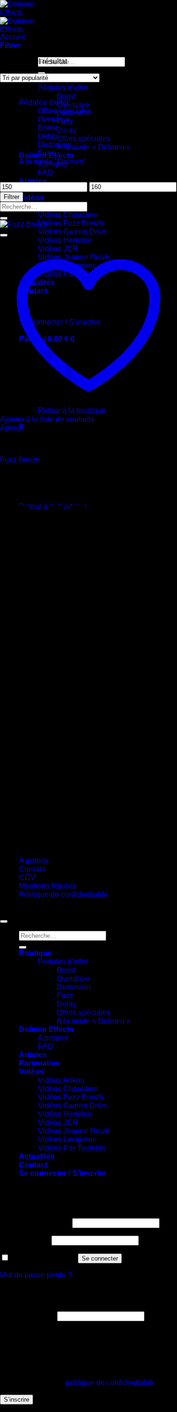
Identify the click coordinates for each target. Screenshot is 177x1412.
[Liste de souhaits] (4, 235)
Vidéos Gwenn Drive (72, 232)
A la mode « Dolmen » (94, 147)
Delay (48, 136)
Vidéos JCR (58, 1122)
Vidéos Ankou (61, 1080)
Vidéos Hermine (65, 1114)
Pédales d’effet (63, 88)
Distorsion (55, 145)
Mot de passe (25, 1240)
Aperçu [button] (12, 428)
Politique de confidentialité (63, 894)
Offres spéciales (83, 139)
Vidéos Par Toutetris (71, 1148)
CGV (27, 877)
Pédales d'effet (43, 102)
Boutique (35, 953)
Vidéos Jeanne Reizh (74, 1131)
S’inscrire (16, 1399)
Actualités (37, 1156)
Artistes (33, 1055)
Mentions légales (47, 886)
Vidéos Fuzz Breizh (70, 223)
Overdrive (54, 119)
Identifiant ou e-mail (35, 1223)
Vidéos (31, 198)
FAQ (45, 172)
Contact (32, 869)
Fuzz (46, 153)
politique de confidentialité (109, 1383)
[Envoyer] (4, 218)
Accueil (12, 37)
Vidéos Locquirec (67, 1139)
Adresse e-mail (27, 1316)
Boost (66, 96)
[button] (10, 45)
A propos (34, 861)
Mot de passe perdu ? (36, 1275)
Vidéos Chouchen (68, 215)
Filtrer (11, 196)
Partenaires (39, 1063)
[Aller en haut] (4, 921)
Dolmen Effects (46, 1029)
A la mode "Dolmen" (52, 162)
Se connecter (100, 1258)
